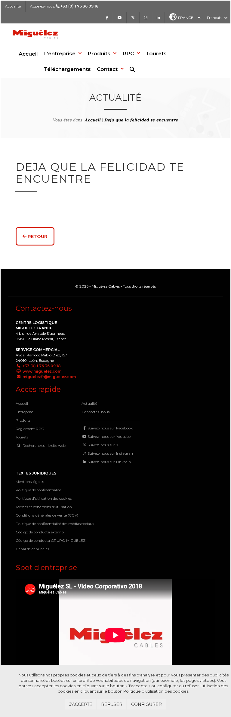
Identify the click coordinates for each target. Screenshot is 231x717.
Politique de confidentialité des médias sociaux (55, 523)
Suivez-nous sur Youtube (109, 436)
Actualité (13, 6)
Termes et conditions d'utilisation (44, 507)
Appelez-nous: (64, 6)
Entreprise (24, 412)
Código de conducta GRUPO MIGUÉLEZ (50, 540)
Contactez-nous (95, 412)
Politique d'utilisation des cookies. (156, 691)
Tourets (22, 437)
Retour (37, 236)
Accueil (28, 54)
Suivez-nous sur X (103, 445)
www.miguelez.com (41, 371)
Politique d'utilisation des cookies (44, 498)
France (185, 17)
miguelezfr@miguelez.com (49, 376)
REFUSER (111, 704)
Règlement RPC (30, 428)
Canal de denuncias (32, 549)
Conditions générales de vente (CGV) (47, 515)
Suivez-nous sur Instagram (111, 453)
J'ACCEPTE (80, 704)
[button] (63, 53)
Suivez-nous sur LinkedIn (109, 461)
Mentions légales (30, 481)
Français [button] (214, 17)
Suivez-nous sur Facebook (110, 428)
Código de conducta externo (40, 532)
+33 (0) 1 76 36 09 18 (41, 366)
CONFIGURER (146, 704)
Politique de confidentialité (38, 490)
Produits (23, 420)
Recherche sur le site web (44, 445)
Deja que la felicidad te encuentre (141, 120)
